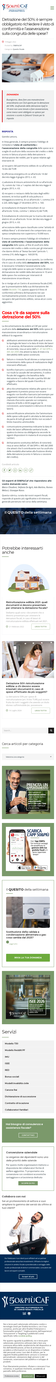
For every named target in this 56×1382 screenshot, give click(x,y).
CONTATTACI (28, 1135)
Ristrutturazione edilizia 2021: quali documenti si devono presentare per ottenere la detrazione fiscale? (27, 605)
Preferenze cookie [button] (12, 1376)
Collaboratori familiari (16, 1110)
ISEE (7, 1063)
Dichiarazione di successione (20, 1096)
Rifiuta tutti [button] (40, 1376)
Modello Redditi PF (15, 1050)
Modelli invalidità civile (17, 1083)
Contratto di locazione (17, 1103)
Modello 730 (15, 289)
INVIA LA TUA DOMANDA (28, 957)
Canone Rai (11, 1090)
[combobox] (28, 757)
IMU (7, 1057)
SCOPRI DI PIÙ (28, 1183)
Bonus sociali (12, 1076)
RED (7, 1070)
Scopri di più (28, 1276)
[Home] (15, 7)
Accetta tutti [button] (28, 1376)
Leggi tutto (41, 627)
